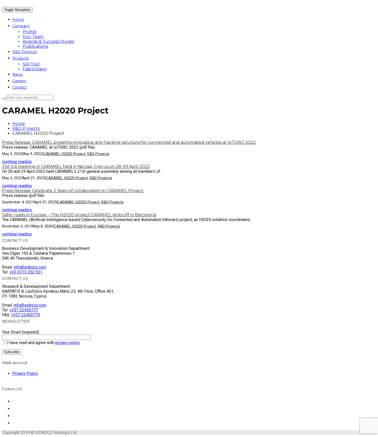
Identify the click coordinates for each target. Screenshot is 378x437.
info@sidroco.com (30, 267)
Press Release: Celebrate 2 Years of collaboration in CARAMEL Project (72, 190)
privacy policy (67, 342)
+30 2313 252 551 (25, 272)
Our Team (33, 36)
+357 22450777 (23, 310)
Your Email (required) (20, 332)
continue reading (17, 161)
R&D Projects (24, 52)
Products (20, 58)
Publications (35, 46)
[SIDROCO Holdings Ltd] (2, 4)
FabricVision (35, 68)
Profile (30, 31)
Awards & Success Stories (48, 41)
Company (21, 26)
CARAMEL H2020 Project (64, 153)
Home (18, 19)
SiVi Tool (31, 64)
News (17, 74)
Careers (19, 81)
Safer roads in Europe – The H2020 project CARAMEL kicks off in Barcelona (79, 214)
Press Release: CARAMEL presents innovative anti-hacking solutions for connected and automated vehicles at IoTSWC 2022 (129, 142)
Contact (19, 87)
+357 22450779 (25, 314)
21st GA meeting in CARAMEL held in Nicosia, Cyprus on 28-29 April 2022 (76, 166)
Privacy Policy (25, 373)
